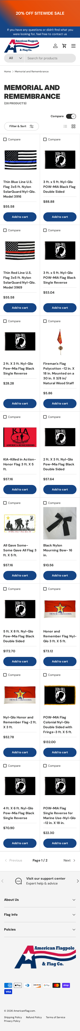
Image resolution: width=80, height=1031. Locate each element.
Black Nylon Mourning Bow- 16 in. (57, 550)
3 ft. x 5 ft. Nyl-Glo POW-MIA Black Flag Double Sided (59, 187)
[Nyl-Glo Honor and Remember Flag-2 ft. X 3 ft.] (20, 695)
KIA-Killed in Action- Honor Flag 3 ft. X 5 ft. (19, 464)
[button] (64, 45)
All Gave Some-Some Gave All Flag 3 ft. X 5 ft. (20, 550)
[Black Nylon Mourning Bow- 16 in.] (60, 523)
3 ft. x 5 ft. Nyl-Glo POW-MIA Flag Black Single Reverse (59, 278)
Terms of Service (55, 1017)
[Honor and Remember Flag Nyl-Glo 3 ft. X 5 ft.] (60, 609)
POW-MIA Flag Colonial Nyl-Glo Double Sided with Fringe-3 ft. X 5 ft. (57, 724)
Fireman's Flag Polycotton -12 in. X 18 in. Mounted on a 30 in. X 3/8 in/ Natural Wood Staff (58, 373)
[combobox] (40, 58)
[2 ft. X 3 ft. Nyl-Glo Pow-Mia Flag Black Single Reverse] (20, 341)
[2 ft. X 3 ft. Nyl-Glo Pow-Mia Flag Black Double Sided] (60, 437)
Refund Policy (34, 1017)
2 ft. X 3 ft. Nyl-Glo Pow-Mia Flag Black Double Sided (58, 464)
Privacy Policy (12, 1021)
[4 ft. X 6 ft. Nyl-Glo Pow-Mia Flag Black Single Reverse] (20, 786)
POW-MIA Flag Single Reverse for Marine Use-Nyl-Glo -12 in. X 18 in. (59, 815)
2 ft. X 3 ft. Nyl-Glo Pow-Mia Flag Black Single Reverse (18, 368)
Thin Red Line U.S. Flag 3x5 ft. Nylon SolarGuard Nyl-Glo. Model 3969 (19, 280)
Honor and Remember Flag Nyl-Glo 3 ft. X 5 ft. (60, 636)
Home (7, 71)
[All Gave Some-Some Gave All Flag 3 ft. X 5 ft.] (20, 523)
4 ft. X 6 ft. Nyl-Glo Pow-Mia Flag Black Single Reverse (18, 813)
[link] (16, 860)
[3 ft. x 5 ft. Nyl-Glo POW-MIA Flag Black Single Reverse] (60, 250)
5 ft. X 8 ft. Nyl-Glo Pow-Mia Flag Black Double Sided (18, 636)
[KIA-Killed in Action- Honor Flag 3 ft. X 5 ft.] (20, 437)
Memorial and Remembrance (32, 71)
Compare (57, 116)
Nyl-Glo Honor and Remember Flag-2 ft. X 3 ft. (20, 722)
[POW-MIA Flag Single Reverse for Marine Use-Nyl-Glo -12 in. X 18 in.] (60, 786)
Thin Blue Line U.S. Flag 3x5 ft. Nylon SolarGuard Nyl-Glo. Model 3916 (19, 189)
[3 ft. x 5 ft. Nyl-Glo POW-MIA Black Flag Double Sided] (60, 159)
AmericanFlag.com (24, 1010)
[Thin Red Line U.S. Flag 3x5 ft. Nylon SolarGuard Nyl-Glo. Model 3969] (20, 250)
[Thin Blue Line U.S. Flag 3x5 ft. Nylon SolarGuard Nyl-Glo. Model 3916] (20, 159)
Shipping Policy (13, 1017)
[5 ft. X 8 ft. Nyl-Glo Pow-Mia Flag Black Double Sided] (20, 609)
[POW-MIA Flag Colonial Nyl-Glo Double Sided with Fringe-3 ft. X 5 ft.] (60, 695)
